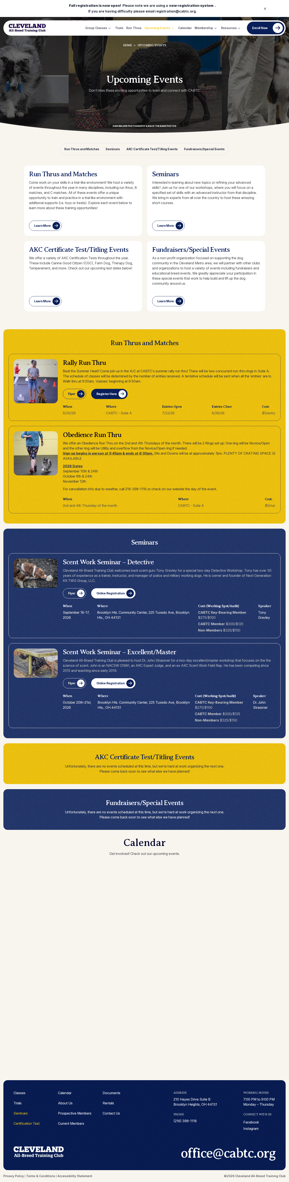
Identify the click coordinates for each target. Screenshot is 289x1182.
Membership (204, 28)
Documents (111, 1093)
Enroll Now (260, 28)
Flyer (71, 394)
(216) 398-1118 (185, 1121)
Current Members (71, 1123)
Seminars (113, 149)
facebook (251, 1122)
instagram (251, 1128)
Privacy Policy (13, 1176)
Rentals (108, 1103)
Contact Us (111, 1113)
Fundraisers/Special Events (204, 149)
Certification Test (27, 1123)
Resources (229, 28)
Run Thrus (134, 28)
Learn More (42, 225)
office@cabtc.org (228, 1153)
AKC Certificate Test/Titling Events (152, 149)
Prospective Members (74, 1113)
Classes (19, 1093)
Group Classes (96, 28)
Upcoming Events (157, 28)
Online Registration (110, 593)
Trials (119, 28)
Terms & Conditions (40, 1176)
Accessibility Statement (75, 1176)
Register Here (106, 394)
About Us (65, 1103)
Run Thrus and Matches (81, 149)
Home (127, 45)
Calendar (185, 28)
